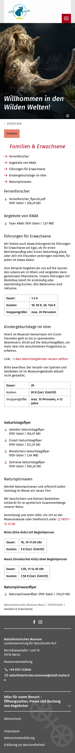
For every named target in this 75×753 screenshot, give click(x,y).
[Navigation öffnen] (66, 18)
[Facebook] (34, 621)
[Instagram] (40, 621)
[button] (12, 133)
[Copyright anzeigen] (66, 116)
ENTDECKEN (14, 123)
